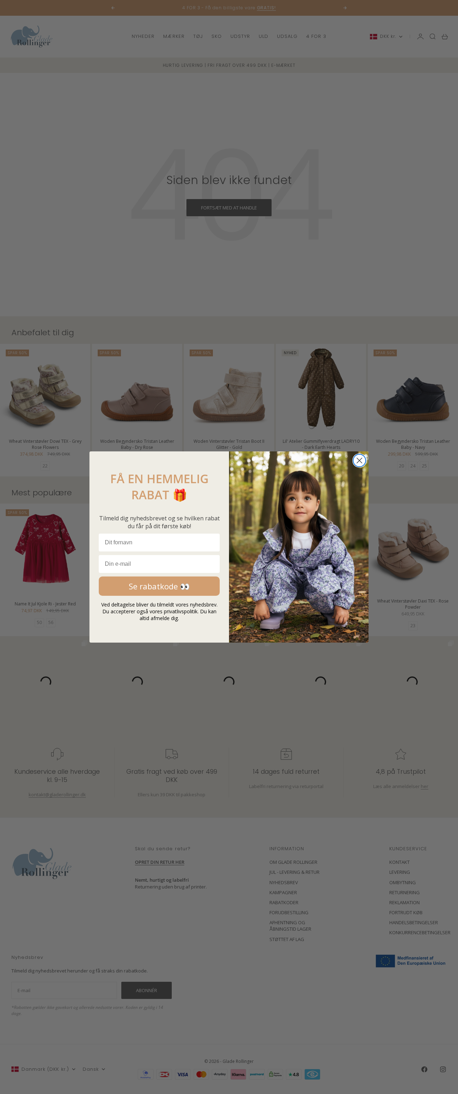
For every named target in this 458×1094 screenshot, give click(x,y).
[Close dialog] (359, 460)
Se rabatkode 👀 (159, 586)
